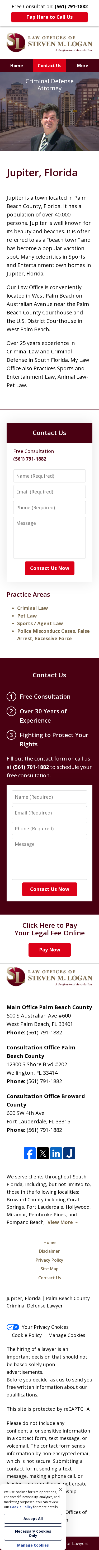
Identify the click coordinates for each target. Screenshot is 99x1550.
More (82, 65)
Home (16, 65)
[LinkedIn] (56, 1153)
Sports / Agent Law (40, 623)
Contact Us (49, 65)
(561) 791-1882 (44, 1032)
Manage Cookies (66, 1335)
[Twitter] (43, 1153)
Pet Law (27, 616)
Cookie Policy (27, 1335)
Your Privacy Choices (45, 1327)
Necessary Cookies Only (33, 1533)
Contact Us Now (49, 568)
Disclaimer (49, 1251)
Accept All (33, 1518)
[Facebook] (30, 1153)
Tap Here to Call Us (49, 17)
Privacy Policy (49, 1260)
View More (60, 1222)
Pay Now (49, 949)
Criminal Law (32, 608)
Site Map (50, 1269)
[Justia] (69, 1153)
